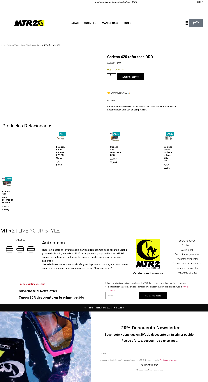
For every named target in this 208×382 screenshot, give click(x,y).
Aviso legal (187, 249)
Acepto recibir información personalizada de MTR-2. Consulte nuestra (140, 360)
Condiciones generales (187, 254)
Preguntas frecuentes (187, 259)
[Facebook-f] (9, 249)
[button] (193, 2)
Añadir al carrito (130, 76)
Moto (10, 45)
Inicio (4, 45)
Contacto (187, 245)
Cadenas (31, 45)
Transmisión (19, 45)
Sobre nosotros (187, 240)
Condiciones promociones (187, 263)
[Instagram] (20, 249)
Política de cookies (187, 272)
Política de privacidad (187, 268)
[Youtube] (31, 249)
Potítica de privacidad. (169, 360)
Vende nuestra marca (148, 273)
